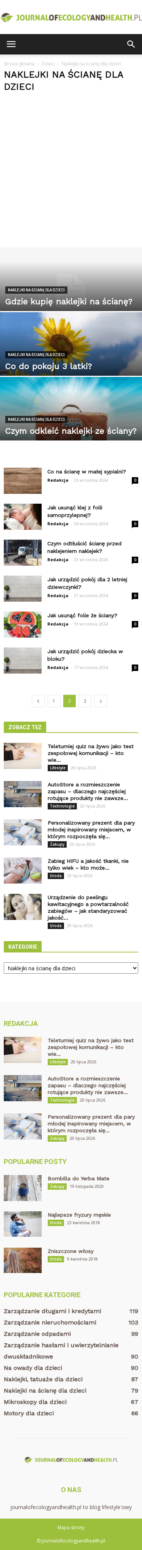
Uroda (56, 875)
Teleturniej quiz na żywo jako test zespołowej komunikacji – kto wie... (91, 753)
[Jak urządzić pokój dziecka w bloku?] (23, 660)
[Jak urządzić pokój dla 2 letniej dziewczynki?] (23, 589)
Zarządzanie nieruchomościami (50, 1322)
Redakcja (58, 480)
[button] (131, 44)
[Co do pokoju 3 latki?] (71, 356)
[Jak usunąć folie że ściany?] (23, 625)
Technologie (62, 806)
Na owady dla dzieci (33, 1367)
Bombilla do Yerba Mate (78, 1178)
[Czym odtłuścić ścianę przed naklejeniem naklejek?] (23, 553)
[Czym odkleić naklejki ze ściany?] (71, 421)
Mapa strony (71, 1527)
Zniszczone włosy (71, 1251)
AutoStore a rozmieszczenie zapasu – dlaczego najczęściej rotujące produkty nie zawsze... (88, 791)
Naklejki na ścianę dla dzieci (36, 290)
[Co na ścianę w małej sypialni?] (23, 481)
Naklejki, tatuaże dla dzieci (43, 1379)
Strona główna (19, 64)
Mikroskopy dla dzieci (35, 1401)
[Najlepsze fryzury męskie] (23, 1224)
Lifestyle (58, 767)
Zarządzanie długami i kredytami (52, 1311)
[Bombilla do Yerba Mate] (23, 1188)
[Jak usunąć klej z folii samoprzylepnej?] (23, 517)
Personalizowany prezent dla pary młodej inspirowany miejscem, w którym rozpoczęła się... (91, 829)
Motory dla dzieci (29, 1413)
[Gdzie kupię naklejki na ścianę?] (71, 291)
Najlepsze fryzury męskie (79, 1215)
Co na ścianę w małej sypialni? (86, 471)
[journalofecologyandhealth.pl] (71, 17)
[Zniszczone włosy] (23, 1260)
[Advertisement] (71, 173)
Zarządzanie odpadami (37, 1333)
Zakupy (57, 844)
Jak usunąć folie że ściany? (82, 615)
